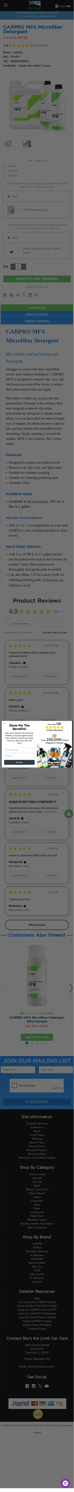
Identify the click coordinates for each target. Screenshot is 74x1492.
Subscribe (19, 762)
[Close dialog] (4, 723)
